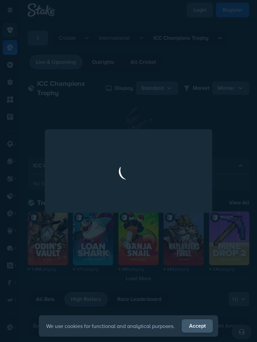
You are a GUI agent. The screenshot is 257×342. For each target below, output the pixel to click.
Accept (197, 326)
